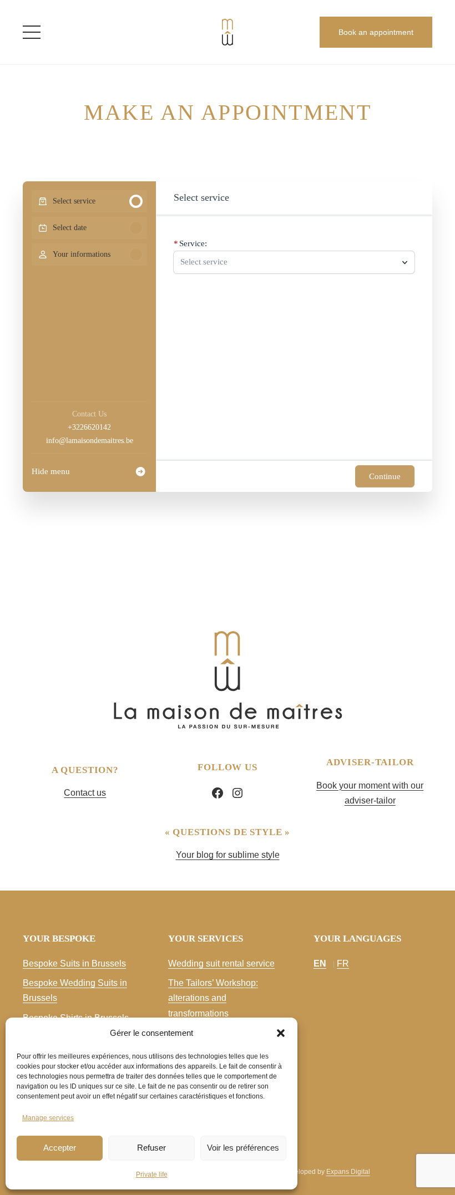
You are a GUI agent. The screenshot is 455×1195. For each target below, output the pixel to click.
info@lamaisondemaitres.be (89, 440)
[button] (280, 1033)
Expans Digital (348, 1172)
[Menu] (32, 32)
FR (343, 963)
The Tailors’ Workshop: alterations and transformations (213, 998)
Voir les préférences (243, 1147)
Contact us (85, 792)
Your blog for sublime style (228, 855)
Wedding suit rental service (221, 963)
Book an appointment (375, 32)
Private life (152, 1174)
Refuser (151, 1147)
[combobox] (288, 262)
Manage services (48, 1118)
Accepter (59, 1147)
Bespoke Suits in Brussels (74, 963)
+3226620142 (89, 427)
